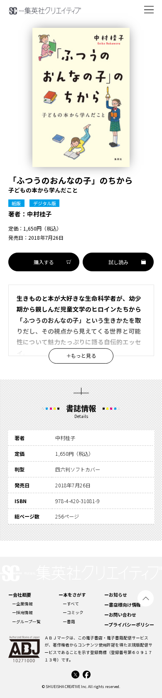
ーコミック (73, 612)
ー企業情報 (22, 604)
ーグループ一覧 (26, 621)
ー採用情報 (22, 612)
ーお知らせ (115, 594)
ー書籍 (69, 621)
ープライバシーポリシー (129, 624)
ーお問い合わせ (120, 614)
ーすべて (71, 604)
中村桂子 (39, 213)
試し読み (118, 262)
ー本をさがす (72, 594)
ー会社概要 (19, 594)
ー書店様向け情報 (122, 604)
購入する (44, 262)
